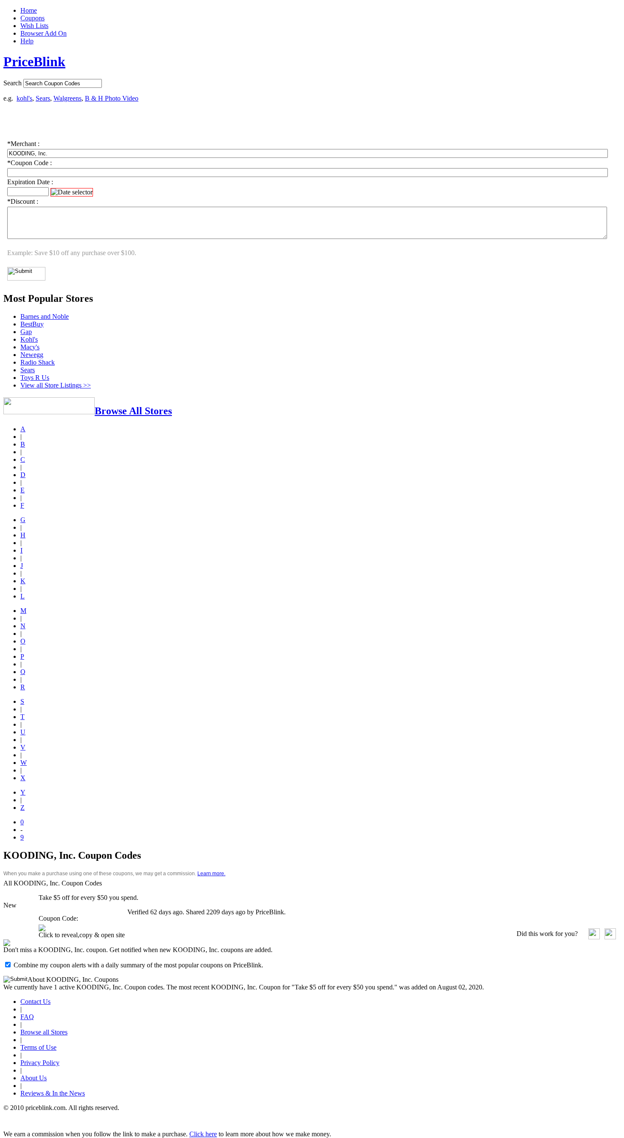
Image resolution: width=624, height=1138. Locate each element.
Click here (203, 1134)
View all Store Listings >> (55, 385)
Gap (26, 331)
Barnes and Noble (44, 316)
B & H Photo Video (111, 98)
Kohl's (29, 339)
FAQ (27, 1016)
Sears (43, 98)
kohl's (24, 98)
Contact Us (35, 1001)
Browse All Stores (133, 410)
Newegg (31, 354)
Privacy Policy (39, 1062)
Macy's (29, 347)
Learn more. (211, 874)
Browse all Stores (43, 1032)
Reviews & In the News (52, 1093)
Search (12, 83)
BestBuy (32, 324)
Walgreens (67, 98)
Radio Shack (37, 362)
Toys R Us (34, 377)
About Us (33, 1078)
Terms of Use (38, 1047)
